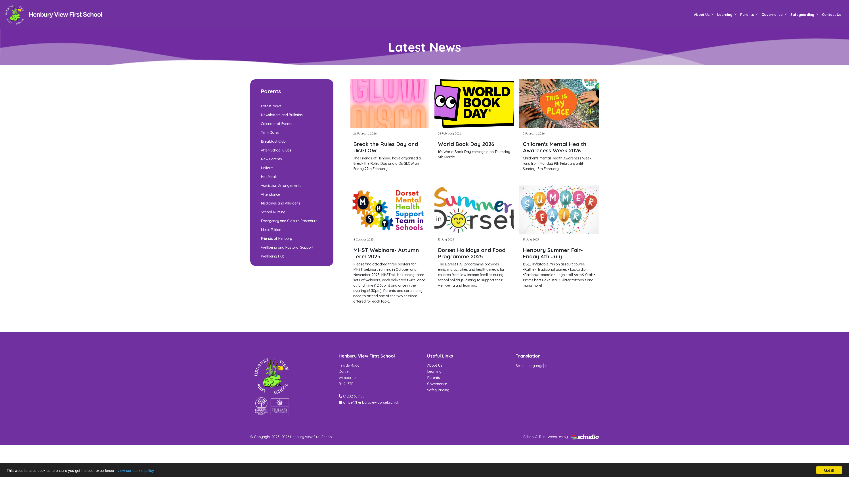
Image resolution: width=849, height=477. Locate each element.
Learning (724, 14)
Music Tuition (271, 229)
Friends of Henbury (276, 238)
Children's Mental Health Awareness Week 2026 (554, 147)
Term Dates (270, 132)
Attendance (270, 194)
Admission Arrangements (281, 185)
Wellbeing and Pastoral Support (287, 247)
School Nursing (273, 212)
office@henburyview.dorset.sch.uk (371, 402)
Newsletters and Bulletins (282, 115)
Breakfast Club (273, 141)
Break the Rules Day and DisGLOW (385, 147)
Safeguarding (802, 14)
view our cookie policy (135, 470)
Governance (772, 14)
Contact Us (831, 14)
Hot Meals (269, 176)
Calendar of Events (276, 123)
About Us (701, 14)
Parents (747, 14)
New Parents (271, 159)
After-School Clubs (276, 150)
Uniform (267, 168)
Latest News (271, 106)
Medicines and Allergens (280, 203)
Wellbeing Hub (273, 256)
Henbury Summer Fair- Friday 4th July (553, 253)
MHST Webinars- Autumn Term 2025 (386, 253)
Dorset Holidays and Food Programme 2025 (471, 253)
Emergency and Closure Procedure (289, 221)
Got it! (829, 470)
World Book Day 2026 (466, 144)
